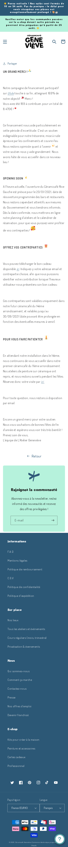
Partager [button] (12, 63)
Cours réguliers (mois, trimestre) (27, 637)
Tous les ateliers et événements (26, 629)
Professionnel (16, 765)
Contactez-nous (17, 688)
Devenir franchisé (18, 715)
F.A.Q (10, 551)
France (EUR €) (20, 807)
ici (18, 269)
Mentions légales (17, 560)
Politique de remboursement (25, 569)
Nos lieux (13, 620)
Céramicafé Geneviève (23, 842)
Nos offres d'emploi (20, 706)
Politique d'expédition (21, 595)
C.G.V (11, 578)
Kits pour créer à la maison (23, 739)
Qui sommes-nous (18, 671)
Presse (11, 697)
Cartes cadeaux (17, 757)
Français (48, 807)
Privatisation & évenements (24, 646)
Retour (37, 456)
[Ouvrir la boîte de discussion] (59, 839)
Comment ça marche (20, 679)
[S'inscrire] (53, 520)
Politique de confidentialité (24, 587)
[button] (5, 41)
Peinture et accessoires (21, 748)
